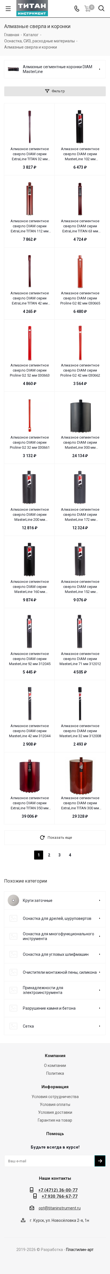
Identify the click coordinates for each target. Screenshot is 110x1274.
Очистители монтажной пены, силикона (60, 972)
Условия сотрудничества (55, 1096)
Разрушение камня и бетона (49, 1008)
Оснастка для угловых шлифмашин (56, 954)
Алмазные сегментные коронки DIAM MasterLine (57, 69)
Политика (55, 1073)
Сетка (28, 1026)
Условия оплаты (55, 1104)
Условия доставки (55, 1112)
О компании (55, 1065)
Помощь (55, 1133)
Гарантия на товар (55, 1120)
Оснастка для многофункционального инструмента (58, 936)
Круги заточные (37, 900)
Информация (55, 1086)
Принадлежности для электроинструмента (43, 990)
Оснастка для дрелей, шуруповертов (57, 918)
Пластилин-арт (80, 1249)
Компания (55, 1055)
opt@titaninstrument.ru (60, 1208)
